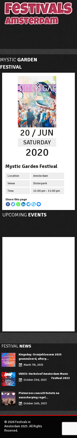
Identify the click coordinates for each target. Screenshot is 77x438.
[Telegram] (28, 204)
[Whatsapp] (18, 204)
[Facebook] (8, 204)
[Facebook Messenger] (39, 204)
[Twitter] (13, 204)
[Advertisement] (38, 283)
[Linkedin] (23, 204)
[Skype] (33, 204)
